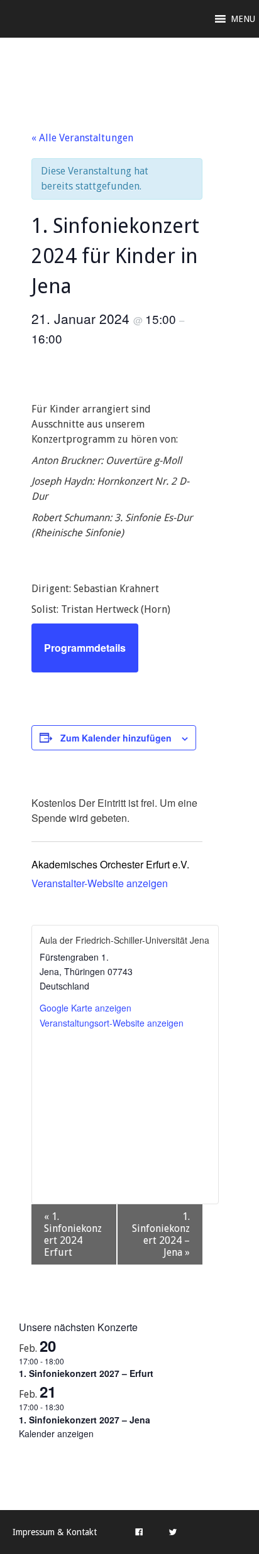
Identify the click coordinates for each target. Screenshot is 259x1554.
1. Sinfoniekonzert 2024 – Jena (161, 1234)
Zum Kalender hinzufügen (116, 737)
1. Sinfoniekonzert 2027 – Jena (84, 1419)
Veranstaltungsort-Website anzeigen (112, 1023)
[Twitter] (173, 1532)
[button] (243, 19)
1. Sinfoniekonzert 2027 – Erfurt (86, 1373)
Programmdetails (85, 647)
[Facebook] (139, 1532)
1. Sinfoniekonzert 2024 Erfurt (73, 1234)
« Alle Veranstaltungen (82, 138)
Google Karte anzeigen (85, 1007)
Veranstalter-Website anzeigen (99, 883)
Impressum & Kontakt (55, 1532)
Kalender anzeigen (56, 1433)
